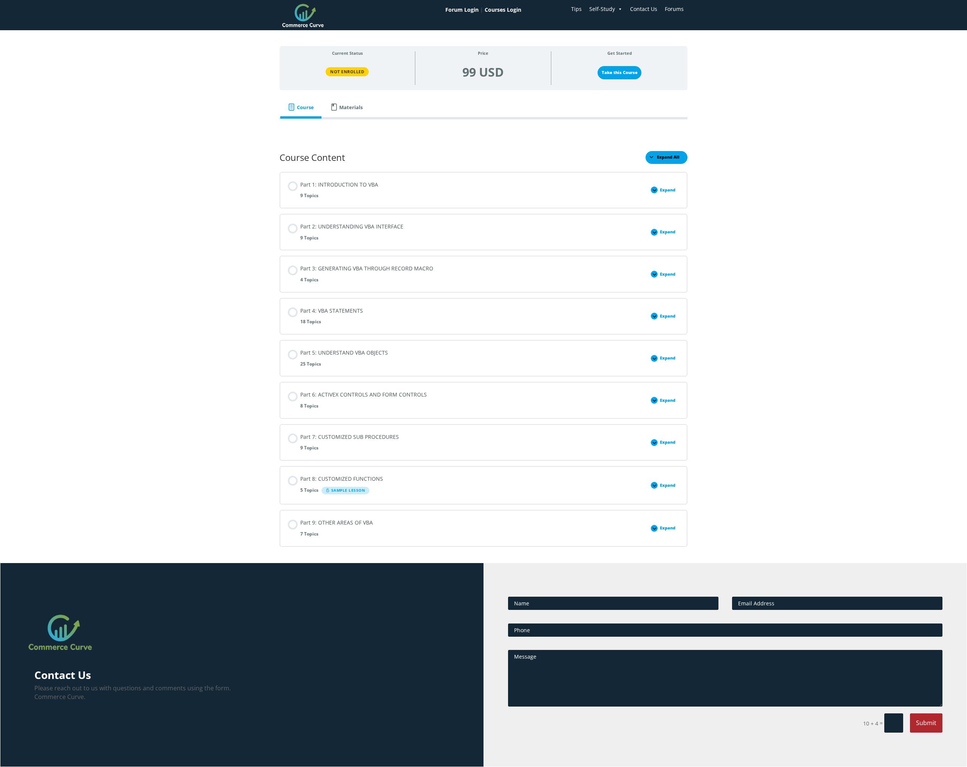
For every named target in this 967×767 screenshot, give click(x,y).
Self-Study (602, 8)
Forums (674, 8)
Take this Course (620, 72)
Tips (576, 8)
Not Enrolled (347, 71)
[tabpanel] (483, 129)
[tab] (301, 107)
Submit (926, 723)
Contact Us (643, 8)
